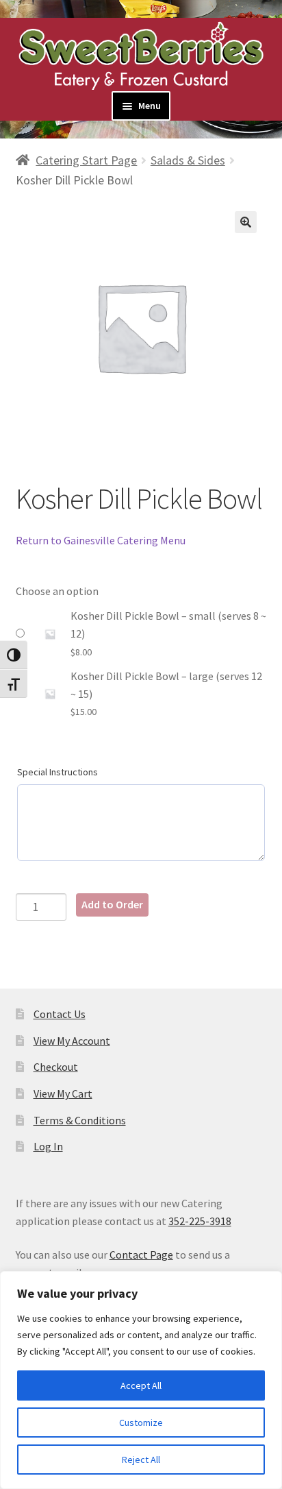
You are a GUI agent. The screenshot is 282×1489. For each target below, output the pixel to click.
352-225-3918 (199, 1221)
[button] (246, 222)
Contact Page (141, 1254)
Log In (48, 1146)
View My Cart (63, 1093)
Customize (141, 1422)
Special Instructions (57, 772)
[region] (141, 1380)
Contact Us (60, 1014)
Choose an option (57, 591)
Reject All (141, 1459)
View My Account (72, 1041)
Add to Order (112, 904)
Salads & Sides (188, 160)
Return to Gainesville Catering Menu (100, 540)
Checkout (56, 1067)
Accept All (141, 1385)
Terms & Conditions (80, 1120)
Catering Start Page (86, 160)
